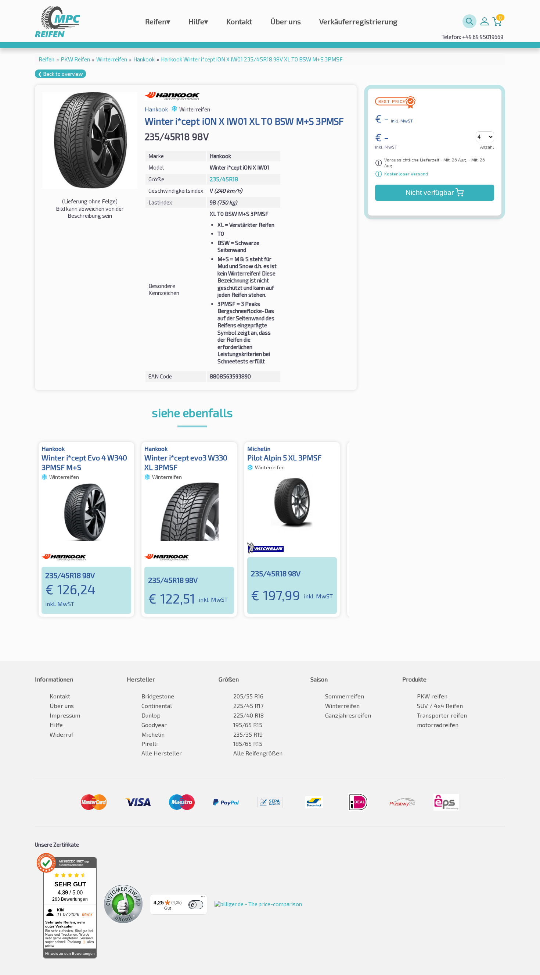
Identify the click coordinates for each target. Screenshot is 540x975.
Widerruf (61, 734)
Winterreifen (342, 705)
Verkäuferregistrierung (358, 21)
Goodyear (154, 724)
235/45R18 (224, 179)
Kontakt (239, 21)
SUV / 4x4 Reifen (440, 705)
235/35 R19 (248, 734)
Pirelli (149, 743)
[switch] (195, 904)
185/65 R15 (247, 743)
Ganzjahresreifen (348, 715)
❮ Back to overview (60, 74)
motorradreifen (437, 724)
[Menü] (202, 898)
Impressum (65, 715)
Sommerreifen (344, 696)
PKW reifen (432, 696)
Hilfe (198, 21)
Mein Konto (484, 21)
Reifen (157, 21)
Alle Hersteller (161, 753)
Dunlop (151, 715)
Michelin (153, 734)
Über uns (285, 21)
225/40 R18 (248, 715)
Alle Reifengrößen (257, 753)
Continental (156, 705)
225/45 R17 (248, 705)
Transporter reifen (442, 715)
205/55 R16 (248, 696)
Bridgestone (157, 696)
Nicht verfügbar (430, 192)
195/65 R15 (247, 724)
